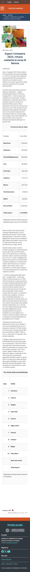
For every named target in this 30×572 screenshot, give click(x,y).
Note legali (9, 564)
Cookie (3, 564)
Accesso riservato (6, 559)
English (9, 2)
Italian (3, 2)
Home (4, 15)
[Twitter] (5, 552)
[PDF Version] (13, 510)
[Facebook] (2, 552)
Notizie (10, 15)
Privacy (15, 564)
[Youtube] (8, 552)
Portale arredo (15, 8)
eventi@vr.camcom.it (12, 543)
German (16, 2)
